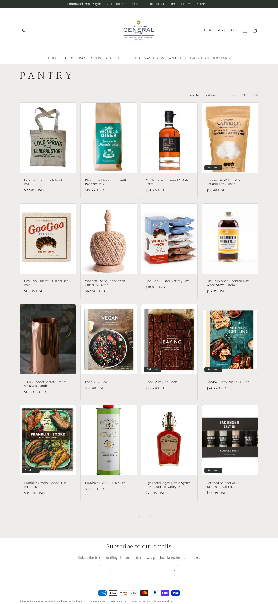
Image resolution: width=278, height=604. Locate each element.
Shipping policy (163, 600)
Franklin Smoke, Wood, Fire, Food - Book (46, 485)
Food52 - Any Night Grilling (228, 382)
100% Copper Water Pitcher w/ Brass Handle (45, 384)
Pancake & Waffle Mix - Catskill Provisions (225, 182)
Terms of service (140, 600)
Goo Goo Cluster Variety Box (167, 281)
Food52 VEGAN (97, 382)
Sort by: (195, 95)
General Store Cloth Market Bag (45, 182)
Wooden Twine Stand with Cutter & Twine (105, 283)
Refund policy (97, 600)
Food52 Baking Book (161, 382)
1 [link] (127, 517)
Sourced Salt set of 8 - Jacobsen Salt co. (223, 485)
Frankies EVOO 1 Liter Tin (105, 483)
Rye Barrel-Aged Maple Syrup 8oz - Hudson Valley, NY (168, 485)
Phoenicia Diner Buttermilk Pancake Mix (106, 182)
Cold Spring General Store (45, 601)
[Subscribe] (173, 570)
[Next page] (151, 517)
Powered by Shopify (73, 601)
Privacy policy (118, 600)
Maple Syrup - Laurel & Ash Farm (167, 182)
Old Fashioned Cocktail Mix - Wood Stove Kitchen (229, 283)
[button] (24, 30)
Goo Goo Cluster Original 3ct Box (46, 283)
